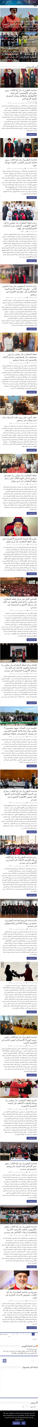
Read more (16, 1423)
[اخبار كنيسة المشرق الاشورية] (19, 2)
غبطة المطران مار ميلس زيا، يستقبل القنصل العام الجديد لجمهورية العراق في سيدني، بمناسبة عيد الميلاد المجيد (19, 26)
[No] (35, 1419)
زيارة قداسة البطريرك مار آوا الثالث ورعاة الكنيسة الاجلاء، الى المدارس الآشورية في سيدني (21, 860)
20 (13, 1334)
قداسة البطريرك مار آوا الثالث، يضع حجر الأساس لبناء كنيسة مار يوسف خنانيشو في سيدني (21, 1166)
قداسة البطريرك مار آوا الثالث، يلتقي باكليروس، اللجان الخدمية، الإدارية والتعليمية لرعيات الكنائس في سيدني (20, 1229)
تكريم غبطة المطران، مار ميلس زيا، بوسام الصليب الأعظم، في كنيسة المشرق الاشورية (21, 1103)
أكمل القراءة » (31, 134)
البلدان (25, 297)
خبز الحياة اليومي (28, 1346)
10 (17, 1334)
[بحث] (4, 1361)
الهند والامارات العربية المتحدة (16, 297)
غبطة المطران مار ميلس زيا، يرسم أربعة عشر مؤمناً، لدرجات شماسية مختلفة (10, 54)
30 (9, 1336)
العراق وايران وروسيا (19, 103)
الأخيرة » (34, 1339)
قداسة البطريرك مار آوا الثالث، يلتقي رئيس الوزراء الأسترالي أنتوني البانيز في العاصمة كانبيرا (19, 1040)
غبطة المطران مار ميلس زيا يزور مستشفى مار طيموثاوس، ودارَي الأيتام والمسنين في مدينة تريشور (20, 357)
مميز (13, 103)
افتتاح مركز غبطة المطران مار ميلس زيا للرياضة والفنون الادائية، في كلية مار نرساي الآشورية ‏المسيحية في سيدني (19, 668)
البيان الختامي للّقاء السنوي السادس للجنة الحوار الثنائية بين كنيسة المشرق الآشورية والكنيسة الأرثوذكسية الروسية (28, 51)
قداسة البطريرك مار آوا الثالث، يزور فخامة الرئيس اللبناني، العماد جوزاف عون (20, 162)
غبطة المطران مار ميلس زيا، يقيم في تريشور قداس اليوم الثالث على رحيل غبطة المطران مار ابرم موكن (20, 478)
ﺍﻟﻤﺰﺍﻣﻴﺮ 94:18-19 (31, 1349)
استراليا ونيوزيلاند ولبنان (30, 103)
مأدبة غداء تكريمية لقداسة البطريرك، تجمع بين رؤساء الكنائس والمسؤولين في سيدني (20, 923)
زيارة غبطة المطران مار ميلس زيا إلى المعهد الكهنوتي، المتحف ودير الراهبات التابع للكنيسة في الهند (20, 225)
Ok (23, 1423)
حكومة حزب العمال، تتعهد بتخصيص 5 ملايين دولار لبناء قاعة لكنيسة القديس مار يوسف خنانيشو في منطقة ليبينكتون (20, 731)
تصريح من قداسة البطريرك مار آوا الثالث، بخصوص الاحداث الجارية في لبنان (21, 1295)
